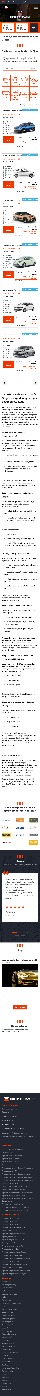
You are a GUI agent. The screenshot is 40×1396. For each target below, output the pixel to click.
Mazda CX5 (6, 1282)
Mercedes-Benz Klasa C (11, 1352)
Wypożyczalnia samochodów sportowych (17, 1177)
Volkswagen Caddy (9, 1285)
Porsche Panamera (9, 1334)
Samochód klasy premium (15, 97)
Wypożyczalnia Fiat (9, 1237)
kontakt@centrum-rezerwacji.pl (15, 2)
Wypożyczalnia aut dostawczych (14, 1189)
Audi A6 (4, 1291)
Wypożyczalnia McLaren (11, 1261)
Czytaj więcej (20, 1007)
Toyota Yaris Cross (9, 1315)
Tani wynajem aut (8, 1152)
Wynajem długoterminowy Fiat (13, 1240)
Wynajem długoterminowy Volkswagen (16, 1271)
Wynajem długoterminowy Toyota (14, 1274)
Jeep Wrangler (7, 1312)
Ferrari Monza (7, 1331)
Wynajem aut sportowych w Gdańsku (15, 1210)
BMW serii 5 (6, 1365)
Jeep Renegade (8, 1343)
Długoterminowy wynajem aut (12, 1149)
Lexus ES (5, 1306)
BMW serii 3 (6, 1377)
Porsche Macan (7, 1362)
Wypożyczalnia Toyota (10, 1218)
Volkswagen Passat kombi (11, 1368)
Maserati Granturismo (9, 1294)
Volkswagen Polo (8, 1322)
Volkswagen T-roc (8, 1337)
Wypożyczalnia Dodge (10, 1249)
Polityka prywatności (19, 1133)
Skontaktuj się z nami (9, 1109)
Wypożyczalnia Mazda (10, 1224)
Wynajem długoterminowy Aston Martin (16, 1258)
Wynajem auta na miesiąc (11, 1162)
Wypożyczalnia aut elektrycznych (14, 1186)
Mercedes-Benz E (8, 1346)
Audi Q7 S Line (7, 1389)
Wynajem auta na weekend (12, 1156)
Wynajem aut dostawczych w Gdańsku (16, 1207)
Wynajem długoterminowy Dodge (14, 1252)
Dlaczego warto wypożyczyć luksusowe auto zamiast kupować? (18, 961)
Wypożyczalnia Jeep (9, 1230)
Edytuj (33, 27)
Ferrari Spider (7, 1359)
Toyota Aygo (6, 1300)
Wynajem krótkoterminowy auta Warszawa (17, 1193)
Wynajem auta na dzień (10, 1159)
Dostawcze (34, 97)
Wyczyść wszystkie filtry (29, 105)
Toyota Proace (7, 1288)
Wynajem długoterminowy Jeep (13, 1234)
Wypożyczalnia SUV (9, 1171)
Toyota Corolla (7, 1371)
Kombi (24, 97)
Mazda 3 (5, 1380)
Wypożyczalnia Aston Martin (12, 1255)
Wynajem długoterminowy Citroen (14, 1246)
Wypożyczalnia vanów (10, 1183)
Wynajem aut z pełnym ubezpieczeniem (16, 1165)
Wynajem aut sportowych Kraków (14, 1196)
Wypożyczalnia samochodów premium (16, 1174)
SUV (33, 84)
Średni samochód (6, 84)
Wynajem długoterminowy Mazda (14, 1227)
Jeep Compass (7, 1325)
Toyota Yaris (6, 1383)
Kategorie (5, 1112)
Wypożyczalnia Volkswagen (12, 1267)
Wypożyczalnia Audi (9, 1221)
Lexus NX (5, 1340)
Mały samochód (15, 84)
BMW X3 (5, 1386)
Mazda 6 (5, 1328)
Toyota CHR (6, 1349)
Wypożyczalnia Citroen (10, 1243)
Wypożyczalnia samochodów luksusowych (17, 1180)
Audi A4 (4, 1297)
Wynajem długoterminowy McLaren (15, 1264)
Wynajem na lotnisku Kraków (12, 1204)
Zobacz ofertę (8, 140)
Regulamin (5, 1133)
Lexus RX (5, 1374)
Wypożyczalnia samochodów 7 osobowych (18, 1168)
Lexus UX (5, 1356)
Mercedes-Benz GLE (9, 1309)
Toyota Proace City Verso (11, 1303)
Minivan (6, 97)
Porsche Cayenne (8, 1319)
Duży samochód (24, 84)
